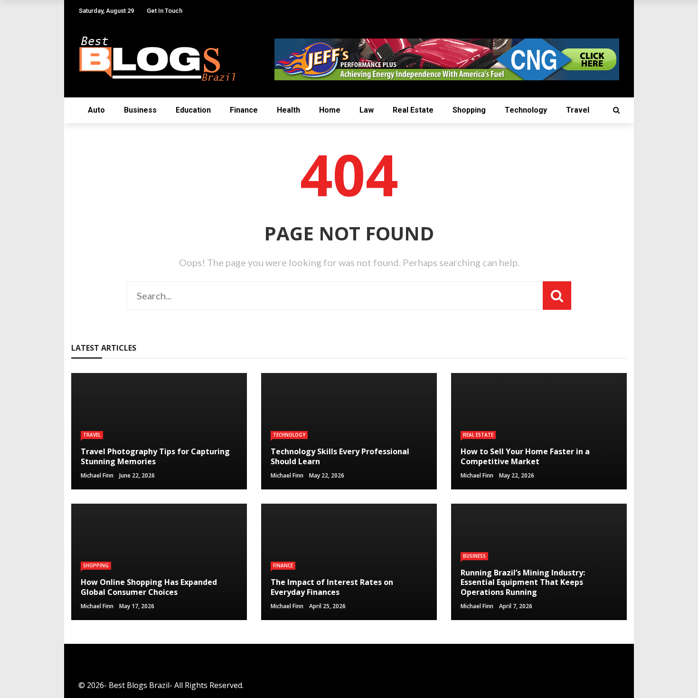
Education (193, 110)
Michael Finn (97, 475)
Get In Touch (164, 10)
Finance (244, 110)
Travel (577, 110)
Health (288, 110)
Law (366, 110)
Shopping (469, 110)
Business (140, 110)
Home (329, 110)
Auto (96, 110)
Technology (526, 110)
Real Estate (413, 110)
